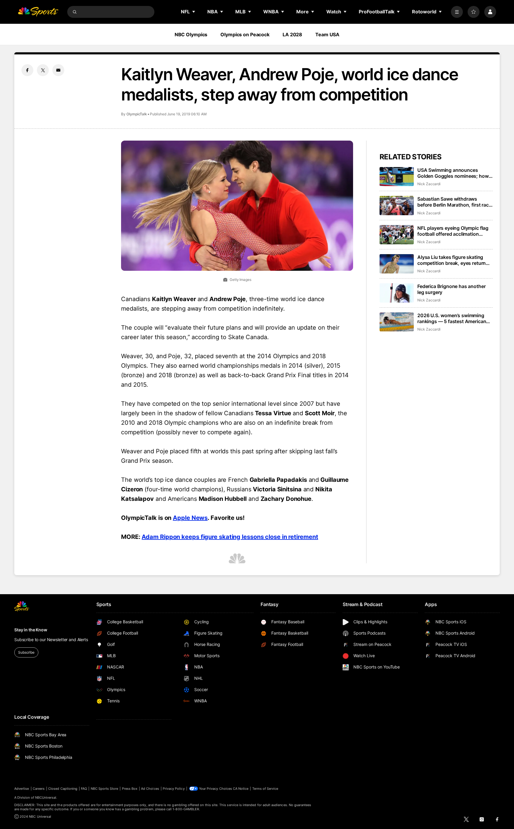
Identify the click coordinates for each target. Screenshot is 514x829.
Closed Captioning (62, 788)
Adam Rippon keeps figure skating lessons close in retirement (230, 536)
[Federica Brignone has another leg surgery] (397, 293)
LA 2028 (292, 34)
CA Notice (241, 788)
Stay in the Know (30, 629)
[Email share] (58, 70)
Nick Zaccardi (429, 184)
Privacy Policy (174, 788)
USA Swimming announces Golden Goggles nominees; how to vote (453, 173)
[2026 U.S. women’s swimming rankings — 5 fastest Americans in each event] (397, 322)
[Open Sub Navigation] (194, 11)
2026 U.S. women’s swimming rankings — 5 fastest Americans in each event (453, 318)
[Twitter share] (43, 70)
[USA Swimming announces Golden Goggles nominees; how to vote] (397, 176)
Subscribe (26, 652)
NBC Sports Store (104, 788)
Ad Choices (150, 788)
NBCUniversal (46, 797)
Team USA (327, 34)
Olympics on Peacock (244, 34)
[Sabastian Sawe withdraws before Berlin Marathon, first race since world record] (397, 205)
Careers (39, 788)
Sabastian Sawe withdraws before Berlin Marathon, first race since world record (454, 202)
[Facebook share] (27, 70)
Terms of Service (265, 788)
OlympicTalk (136, 114)
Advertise (21, 788)
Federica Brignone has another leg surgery (451, 289)
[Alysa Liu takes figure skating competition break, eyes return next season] (397, 263)
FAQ (84, 788)
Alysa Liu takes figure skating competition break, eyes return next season (451, 260)
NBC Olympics (191, 34)
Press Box (130, 788)
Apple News (190, 517)
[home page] (38, 12)
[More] (457, 12)
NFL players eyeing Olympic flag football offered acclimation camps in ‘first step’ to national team (452, 231)
